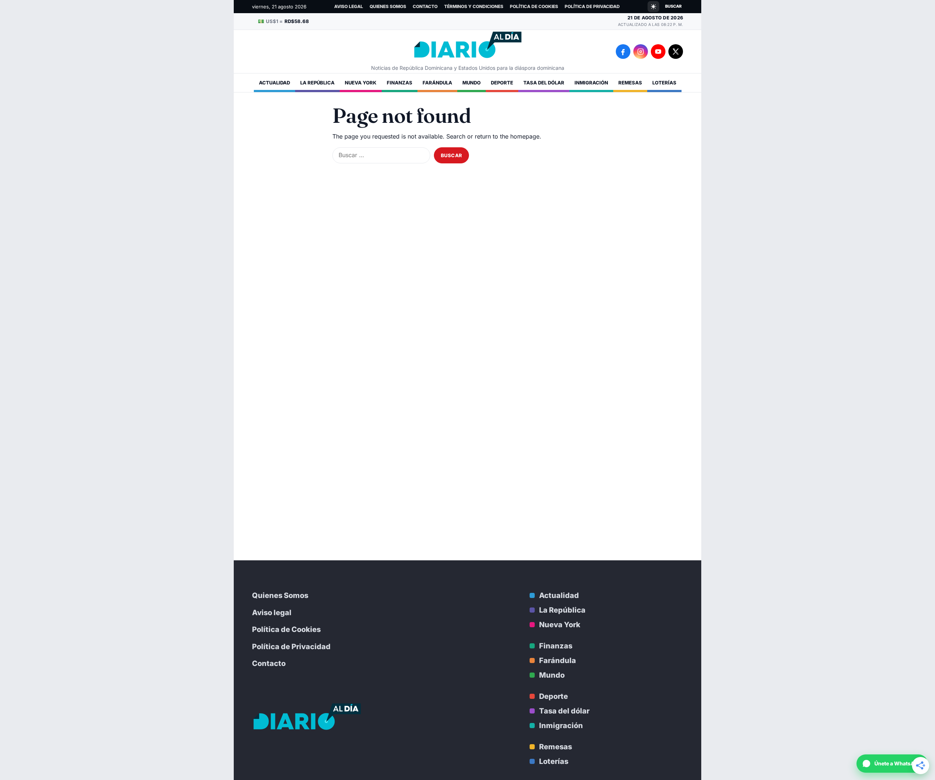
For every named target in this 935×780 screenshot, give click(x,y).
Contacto (425, 6)
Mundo (471, 83)
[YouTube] (658, 51)
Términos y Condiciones (473, 6)
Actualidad (274, 83)
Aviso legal (348, 6)
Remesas (630, 83)
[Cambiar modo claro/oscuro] (653, 6)
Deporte (502, 83)
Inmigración (591, 83)
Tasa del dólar (543, 83)
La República (317, 83)
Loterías (664, 83)
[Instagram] (640, 51)
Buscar (673, 6)
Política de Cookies (534, 6)
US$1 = (283, 21)
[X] (675, 51)
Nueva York (361, 83)
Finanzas (399, 83)
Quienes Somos (388, 6)
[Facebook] (623, 51)
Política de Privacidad (592, 6)
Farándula (437, 83)
